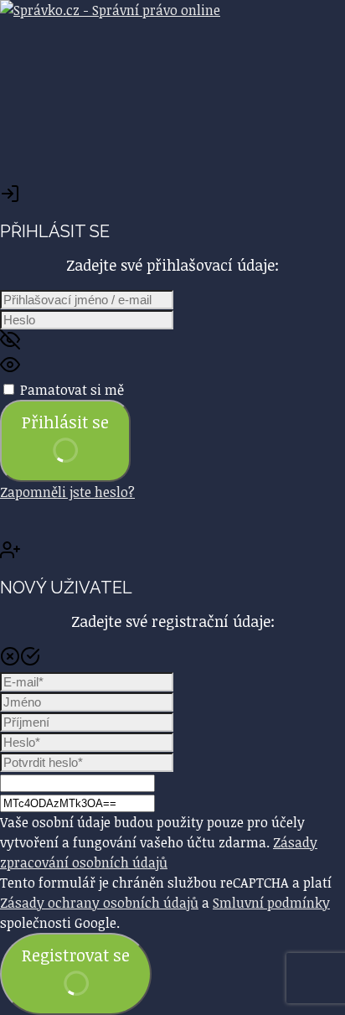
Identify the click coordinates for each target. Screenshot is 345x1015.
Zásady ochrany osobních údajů (99, 902)
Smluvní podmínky (271, 902)
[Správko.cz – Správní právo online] (110, 10)
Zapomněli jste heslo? (67, 492)
